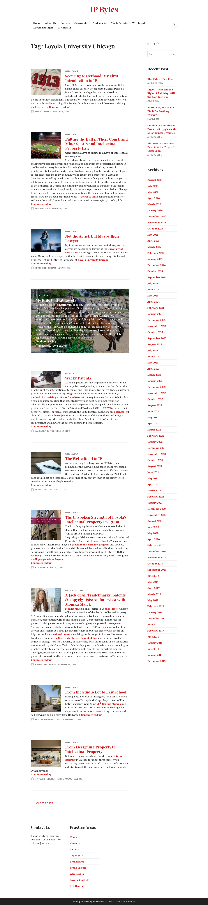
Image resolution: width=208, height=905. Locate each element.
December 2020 (156, 508)
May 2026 (152, 192)
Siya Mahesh (41, 567)
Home (36, 23)
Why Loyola (139, 23)
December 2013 (156, 661)
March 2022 (154, 429)
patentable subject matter (59, 415)
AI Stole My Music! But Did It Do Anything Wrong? (160, 111)
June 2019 (153, 575)
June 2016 (153, 636)
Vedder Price (109, 608)
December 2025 (156, 216)
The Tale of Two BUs (160, 79)
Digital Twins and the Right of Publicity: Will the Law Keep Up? (161, 93)
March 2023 (154, 374)
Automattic (129, 901)
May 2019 (152, 582)
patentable (120, 411)
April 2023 (153, 368)
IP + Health (64, 27)
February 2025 (155, 253)
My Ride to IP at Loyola (55, 300)
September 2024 (156, 277)
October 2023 (155, 332)
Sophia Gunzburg (45, 664)
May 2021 (152, 478)
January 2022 (154, 441)
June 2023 (153, 356)
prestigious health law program (90, 544)
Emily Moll (45, 346)
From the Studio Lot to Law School (95, 691)
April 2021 (153, 484)
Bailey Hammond (44, 489)
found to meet (75, 397)
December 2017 (156, 618)
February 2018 (155, 606)
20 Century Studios (109, 704)
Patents (65, 23)
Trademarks (99, 23)
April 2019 (153, 588)
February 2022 (155, 435)
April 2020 (153, 539)
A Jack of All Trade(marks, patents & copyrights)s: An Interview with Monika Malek (95, 599)
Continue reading (59, 107)
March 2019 (154, 594)
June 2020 (153, 527)
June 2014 (153, 649)
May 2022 (152, 417)
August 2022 (154, 405)
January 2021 (154, 502)
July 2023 (152, 350)
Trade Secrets (119, 23)
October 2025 (155, 228)
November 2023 (156, 326)
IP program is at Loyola (49, 559)
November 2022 (156, 393)
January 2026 (154, 210)
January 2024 (154, 314)
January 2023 (154, 381)
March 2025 (154, 247)
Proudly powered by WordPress (88, 901)
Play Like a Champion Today (69, 326)
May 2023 (152, 362)
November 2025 (156, 222)
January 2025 (154, 259)
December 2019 (156, 551)
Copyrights (80, 23)
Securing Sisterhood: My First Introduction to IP (91, 78)
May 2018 (152, 600)
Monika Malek (73, 608)
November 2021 (156, 454)
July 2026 (152, 186)
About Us (50, 23)
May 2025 (152, 234)
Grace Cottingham (45, 268)
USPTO (107, 408)
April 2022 (153, 423)
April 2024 (153, 301)
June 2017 (153, 624)
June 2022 (153, 411)
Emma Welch (41, 208)
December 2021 (156, 448)
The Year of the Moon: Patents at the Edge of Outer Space (160, 147)
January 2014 (154, 655)
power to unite (89, 196)
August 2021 (154, 466)
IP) (44, 259)
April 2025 (153, 240)
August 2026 (154, 180)
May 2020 (152, 533)
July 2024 (152, 283)
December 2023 (156, 320)
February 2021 (155, 496)
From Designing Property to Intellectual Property (90, 749)
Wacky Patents (78, 377)
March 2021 (154, 490)
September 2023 (156, 338)
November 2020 (156, 515)
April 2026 (153, 198)
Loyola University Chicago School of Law (73, 638)
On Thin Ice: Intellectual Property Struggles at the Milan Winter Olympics (162, 129)
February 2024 (155, 307)
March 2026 (154, 204)
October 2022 (155, 399)
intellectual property (70, 304)
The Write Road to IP (83, 458)
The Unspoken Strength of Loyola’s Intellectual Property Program (96, 519)
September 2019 (156, 569)
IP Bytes (104, 9)
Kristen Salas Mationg (47, 719)
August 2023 (154, 344)
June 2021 (153, 472)
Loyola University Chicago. (93, 259)
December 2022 (156, 387)
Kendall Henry (43, 111)
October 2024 (155, 271)
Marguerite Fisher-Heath (49, 779)
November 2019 (156, 557)
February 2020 (155, 545)
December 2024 (156, 265)
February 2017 (155, 630)
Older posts (44, 803)
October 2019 (155, 563)
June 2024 (153, 289)
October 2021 (155, 460)
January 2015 (154, 642)
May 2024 (152, 295)
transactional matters (59, 634)
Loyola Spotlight (43, 27)
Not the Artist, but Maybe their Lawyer (92, 238)
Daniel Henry (42, 431)
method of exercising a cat (46, 397)
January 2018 (154, 612)
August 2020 (154, 521)
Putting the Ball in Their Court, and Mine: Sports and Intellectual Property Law (96, 143)
